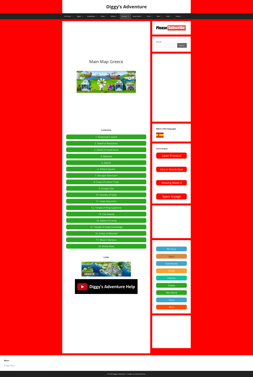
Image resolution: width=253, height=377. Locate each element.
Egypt (79, 16)
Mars (158, 16)
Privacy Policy (9, 365)
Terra (149, 16)
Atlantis (113, 16)
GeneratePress (140, 374)
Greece (124, 16)
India (167, 16)
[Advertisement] (106, 39)
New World (137, 16)
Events (178, 16)
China (102, 16)
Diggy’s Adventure (126, 7)
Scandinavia (91, 16)
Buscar (159, 42)
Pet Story (67, 16)
